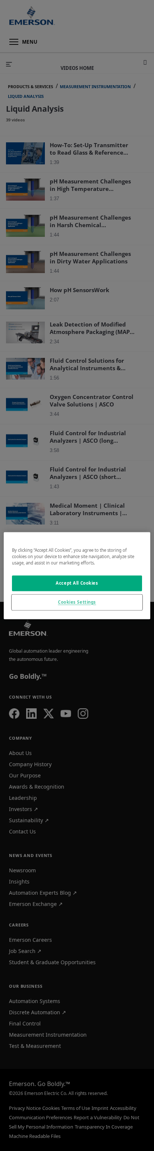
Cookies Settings (77, 602)
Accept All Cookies (77, 583)
